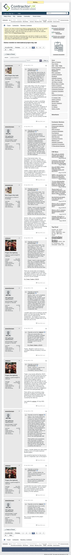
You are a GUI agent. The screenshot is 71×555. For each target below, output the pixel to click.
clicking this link (31, 28)
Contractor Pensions (57, 138)
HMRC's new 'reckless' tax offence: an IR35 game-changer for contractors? (59, 176)
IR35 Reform (25, 21)
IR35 (53, 65)
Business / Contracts (21, 20)
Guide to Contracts (57, 85)
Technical (32, 21)
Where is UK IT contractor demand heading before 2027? (59, 205)
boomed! (60, 229)
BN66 (60, 65)
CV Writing (54, 107)
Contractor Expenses (57, 95)
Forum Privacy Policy (19, 33)
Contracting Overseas (57, 89)
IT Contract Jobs (56, 97)
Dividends (54, 76)
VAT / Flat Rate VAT (57, 80)
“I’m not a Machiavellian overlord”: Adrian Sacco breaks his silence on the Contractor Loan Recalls (58, 183)
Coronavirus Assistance (32, 20)
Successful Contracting (58, 87)
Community (27, 16)
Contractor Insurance (57, 124)
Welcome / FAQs (38, 21)
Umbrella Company (57, 78)
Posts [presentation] (6, 57)
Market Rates (55, 101)
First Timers (55, 64)
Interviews (54, 105)
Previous (17, 47)
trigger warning (54, 244)
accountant (54, 229)
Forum (9, 25)
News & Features (56, 62)
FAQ (14, 16)
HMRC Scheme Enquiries (63, 20)
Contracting (5, 20)
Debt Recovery (56, 136)
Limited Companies (57, 74)
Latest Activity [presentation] (14, 57)
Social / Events (56, 21)
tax (52, 243)
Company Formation (57, 135)
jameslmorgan (9, 126)
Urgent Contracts (56, 99)
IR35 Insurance (56, 129)
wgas (63, 244)
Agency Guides (56, 109)
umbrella (59, 244)
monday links (57, 239)
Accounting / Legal (43, 20)
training (62, 243)
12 (5, 49)
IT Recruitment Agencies (58, 146)
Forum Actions (37, 16)
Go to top (64, 549)
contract (53, 230)
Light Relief (49, 21)
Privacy (57, 549)
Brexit (14, 20)
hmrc (55, 233)
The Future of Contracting (16, 21)
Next (11, 49)
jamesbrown (9, 65)
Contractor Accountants (58, 144)
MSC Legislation (56, 72)
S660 (56, 65)
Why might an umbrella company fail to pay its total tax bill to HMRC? (58, 155)
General (10, 20)
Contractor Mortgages (57, 131)
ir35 (58, 233)
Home (53, 60)
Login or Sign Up (9, 13)
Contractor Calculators (58, 91)
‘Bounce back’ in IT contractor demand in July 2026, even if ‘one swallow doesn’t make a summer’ (59, 191)
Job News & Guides (57, 82)
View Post (37, 70)
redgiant (7, 238)
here (27, 37)
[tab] (6, 57)
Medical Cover (55, 140)
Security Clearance (57, 103)
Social (44, 21)
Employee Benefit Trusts (58, 67)
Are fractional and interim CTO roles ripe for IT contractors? (58, 198)
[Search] (66, 13)
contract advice (58, 230)
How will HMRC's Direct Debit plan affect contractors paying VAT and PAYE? (58, 169)
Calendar (19, 16)
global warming (59, 232)
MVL (53, 93)
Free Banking (55, 133)
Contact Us (50, 549)
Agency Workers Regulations (56, 70)
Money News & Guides (58, 84)
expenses (53, 232)
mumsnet (60, 241)
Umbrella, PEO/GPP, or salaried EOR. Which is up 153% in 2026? (59, 218)
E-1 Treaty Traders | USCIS (31, 279)
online (64, 241)
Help (19, 13)
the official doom (57, 243)
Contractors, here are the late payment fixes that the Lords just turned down (59, 162)
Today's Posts (7, 16)
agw (57, 229)
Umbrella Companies (52, 20)
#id (46, 65)
